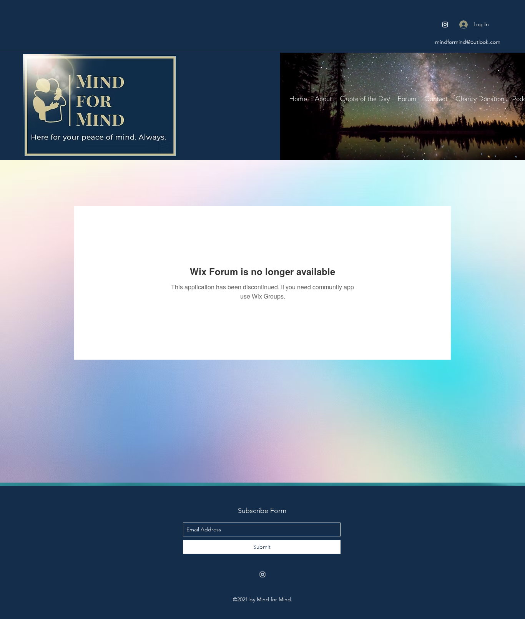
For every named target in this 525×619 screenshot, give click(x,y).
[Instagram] (445, 24)
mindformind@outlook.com (467, 41)
